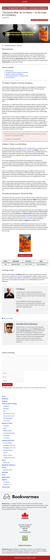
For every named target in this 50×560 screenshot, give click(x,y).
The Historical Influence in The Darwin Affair (16, 76)
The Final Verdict (9, 77)
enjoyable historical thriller (16, 276)
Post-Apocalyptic (8, 418)
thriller (26, 197)
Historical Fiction (7, 450)
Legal (4, 428)
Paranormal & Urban (8, 416)
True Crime (6, 438)
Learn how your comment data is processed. (34, 387)
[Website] (17, 310)
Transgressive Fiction (9, 457)
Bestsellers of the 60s (9, 445)
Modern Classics (7, 455)
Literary (5, 452)
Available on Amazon (25, 255)
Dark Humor (6, 462)
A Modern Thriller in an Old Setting (14, 74)
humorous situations (27, 218)
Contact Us (6, 484)
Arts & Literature (7, 443)
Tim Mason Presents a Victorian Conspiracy (16, 72)
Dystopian (6, 408)
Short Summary (9, 70)
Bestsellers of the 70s (9, 448)
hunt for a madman (34, 123)
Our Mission (6, 482)
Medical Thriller (7, 430)
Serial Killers (6, 435)
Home (4, 8)
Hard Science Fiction (8, 413)
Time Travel (6, 421)
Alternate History (7, 470)
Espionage (6, 425)
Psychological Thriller (9, 433)
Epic (4, 411)
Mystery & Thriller (8, 318)
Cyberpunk (6, 406)
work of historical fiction (30, 148)
